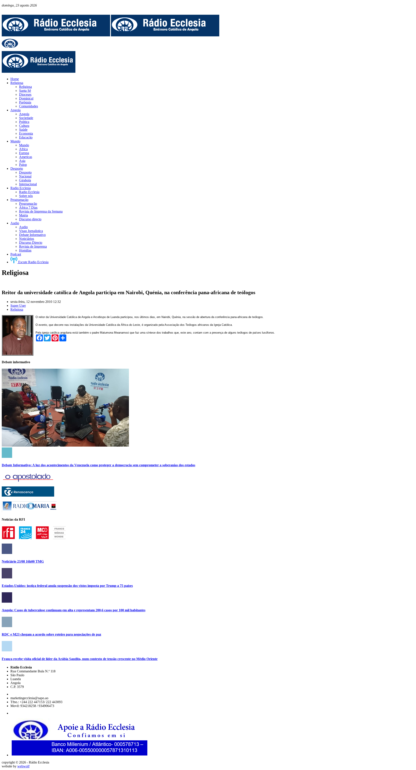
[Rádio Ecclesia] (56, 35)
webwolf (23, 766)
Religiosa (16, 309)
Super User (18, 305)
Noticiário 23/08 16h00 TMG (23, 561)
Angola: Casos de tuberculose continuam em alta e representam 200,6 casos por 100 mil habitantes (73, 610)
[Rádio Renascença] (28, 495)
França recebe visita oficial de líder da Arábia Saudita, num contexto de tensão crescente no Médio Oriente (80, 659)
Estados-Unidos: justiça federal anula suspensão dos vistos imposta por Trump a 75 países (67, 586)
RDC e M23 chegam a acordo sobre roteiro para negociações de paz (51, 634)
